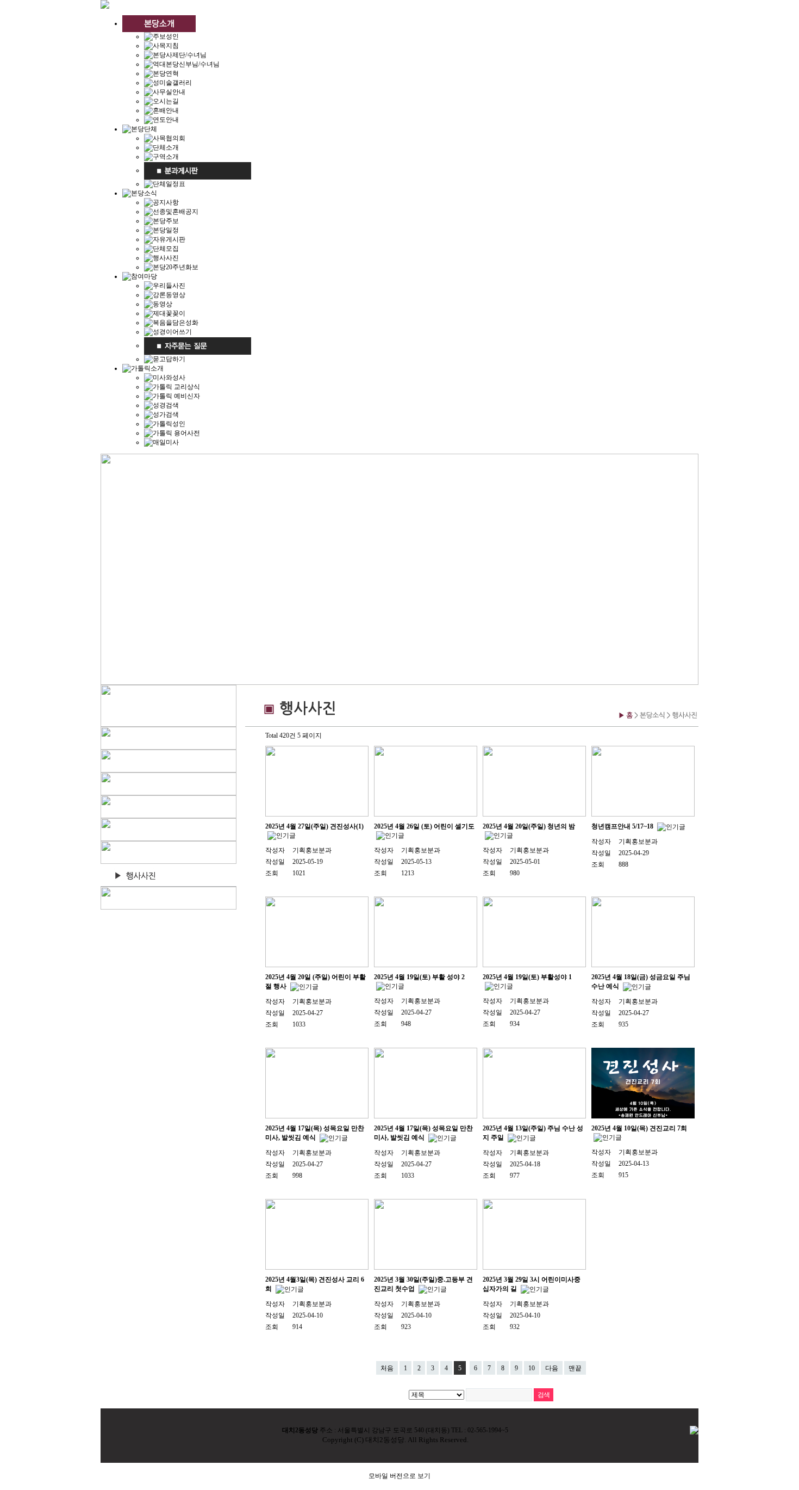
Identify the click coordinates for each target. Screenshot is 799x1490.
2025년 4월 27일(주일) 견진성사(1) (314, 826)
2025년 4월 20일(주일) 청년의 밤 (529, 826)
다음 (551, 1368)
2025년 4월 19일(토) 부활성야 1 (527, 977)
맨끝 (575, 1368)
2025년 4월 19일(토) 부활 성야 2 (419, 977)
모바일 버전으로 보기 (399, 1476)
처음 (387, 1368)
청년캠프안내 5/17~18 (623, 826)
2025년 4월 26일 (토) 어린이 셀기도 (424, 826)
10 (531, 1368)
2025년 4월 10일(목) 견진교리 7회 (639, 1128)
